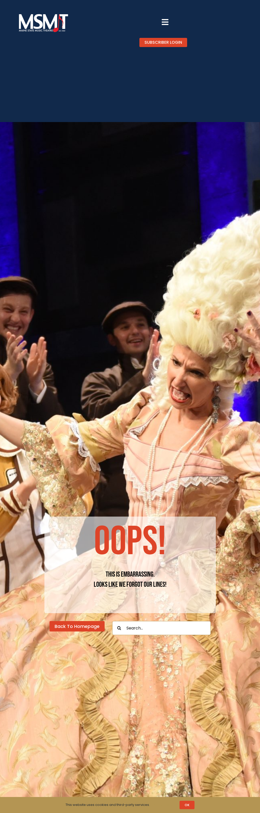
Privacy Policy (162, 804)
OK (187, 805)
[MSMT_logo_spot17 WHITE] (43, 15)
